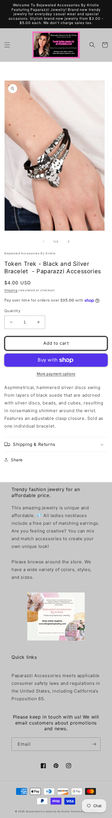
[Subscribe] (94, 744)
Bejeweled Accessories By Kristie (47, 811)
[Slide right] (68, 241)
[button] (7, 45)
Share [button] (17, 459)
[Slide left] (43, 241)
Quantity (12, 310)
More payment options (56, 374)
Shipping (11, 290)
